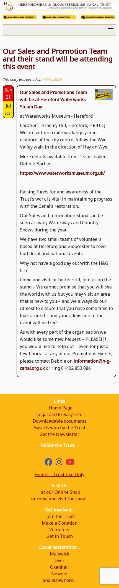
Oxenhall (59, 567)
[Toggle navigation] (110, 30)
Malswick (59, 554)
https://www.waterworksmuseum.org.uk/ (62, 173)
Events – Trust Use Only (59, 474)
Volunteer (59, 530)
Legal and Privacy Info (59, 414)
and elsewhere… (59, 580)
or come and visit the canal (59, 499)
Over (59, 560)
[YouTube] (70, 463)
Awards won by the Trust (59, 428)
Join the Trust (60, 516)
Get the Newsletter (59, 434)
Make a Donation (59, 523)
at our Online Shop (60, 492)
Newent (59, 574)
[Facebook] (48, 463)
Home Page (61, 408)
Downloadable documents (60, 421)
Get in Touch (59, 536)
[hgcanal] (59, 463)
